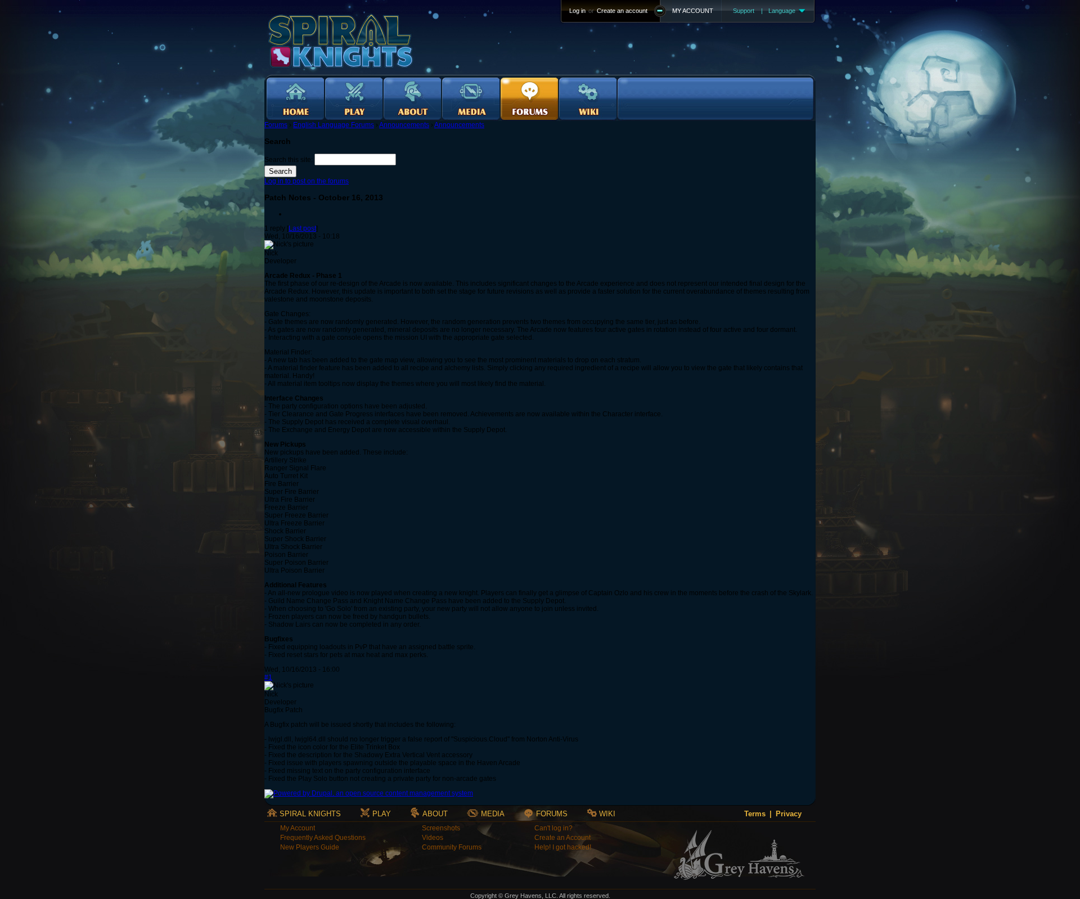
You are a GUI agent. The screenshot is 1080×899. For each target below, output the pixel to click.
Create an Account (562, 838)
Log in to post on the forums (306, 181)
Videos (432, 838)
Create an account (622, 10)
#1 (268, 677)
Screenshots (441, 828)
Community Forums (452, 847)
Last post (302, 228)
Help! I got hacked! (562, 847)
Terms (755, 814)
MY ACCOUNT (692, 10)
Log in (577, 10)
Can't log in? (553, 828)
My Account (297, 828)
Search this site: (289, 160)
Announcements (404, 125)
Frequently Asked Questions (323, 838)
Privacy (789, 814)
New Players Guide (309, 847)
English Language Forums (333, 125)
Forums (275, 125)
